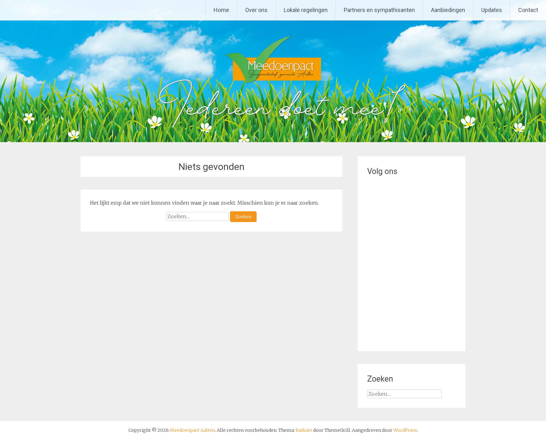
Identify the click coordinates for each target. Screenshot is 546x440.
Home (221, 10)
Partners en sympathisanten (379, 10)
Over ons (256, 10)
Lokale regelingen (306, 10)
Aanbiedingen (448, 10)
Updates (491, 10)
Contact (528, 10)
